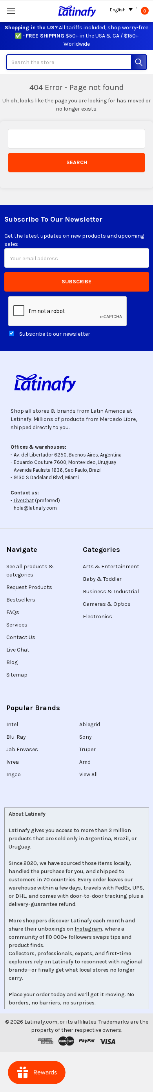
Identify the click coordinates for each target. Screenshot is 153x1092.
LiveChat (24, 500)
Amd (85, 762)
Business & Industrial (111, 591)
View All (88, 774)
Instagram (88, 929)
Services (16, 624)
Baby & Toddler (102, 579)
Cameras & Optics (107, 604)
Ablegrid (89, 724)
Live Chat (17, 649)
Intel (12, 724)
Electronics (97, 616)
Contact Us (20, 637)
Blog (12, 662)
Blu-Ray (16, 737)
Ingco (13, 774)
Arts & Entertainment (111, 566)
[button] (76, 383)
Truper (87, 749)
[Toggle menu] (11, 10)
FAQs (12, 612)
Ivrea (12, 762)
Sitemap (16, 674)
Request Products (29, 587)
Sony (85, 737)
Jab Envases (22, 749)
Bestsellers (20, 599)
